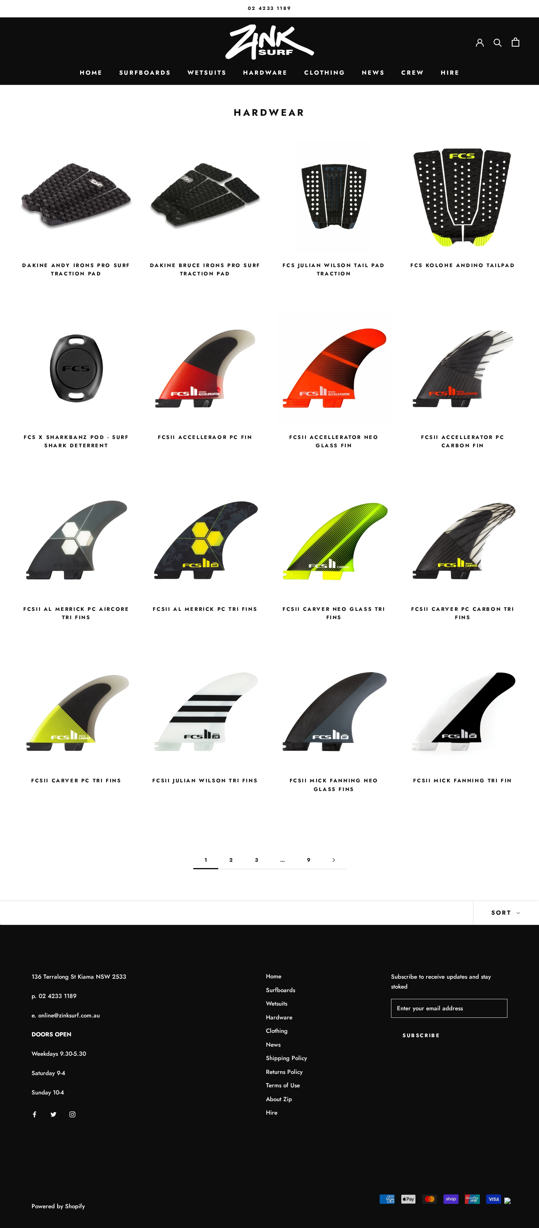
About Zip (279, 1099)
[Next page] (334, 860)
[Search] (498, 42)
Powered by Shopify (58, 1206)
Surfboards (280, 990)
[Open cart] (515, 42)
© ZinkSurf (51, 1195)
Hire (271, 1112)
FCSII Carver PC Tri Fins (76, 780)
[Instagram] (72, 1114)
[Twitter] (53, 1114)
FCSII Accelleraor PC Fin (205, 437)
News (273, 1044)
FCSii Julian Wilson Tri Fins (205, 780)
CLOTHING (324, 72)
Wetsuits (276, 1003)
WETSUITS (206, 72)
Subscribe (421, 1035)
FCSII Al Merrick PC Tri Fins (205, 609)
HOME (91, 72)
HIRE (450, 72)
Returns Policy (284, 1072)
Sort (503, 912)
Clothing (277, 1030)
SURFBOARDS (145, 72)
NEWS (373, 72)
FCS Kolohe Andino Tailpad (462, 265)
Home (273, 976)
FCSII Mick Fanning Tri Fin (462, 780)
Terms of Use (283, 1085)
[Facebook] (34, 1114)
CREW (412, 72)
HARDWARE (265, 72)
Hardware (279, 1017)
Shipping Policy (286, 1058)
